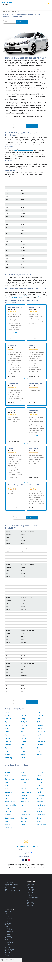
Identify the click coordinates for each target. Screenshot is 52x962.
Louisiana (8, 792)
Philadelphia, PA (9, 936)
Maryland (40, 792)
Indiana (7, 789)
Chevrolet (40, 715)
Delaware (40, 779)
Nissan (23, 741)
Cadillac (23, 715)
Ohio (38, 808)
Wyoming (8, 828)
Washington (9, 824)
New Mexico (41, 805)
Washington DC (26, 779)
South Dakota (10, 818)
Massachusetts (26, 792)
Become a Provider (10, 887)
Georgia (23, 782)
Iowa (7, 785)
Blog (6, 889)
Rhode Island (25, 815)
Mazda (39, 735)
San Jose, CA (8, 950)
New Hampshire (10, 805)
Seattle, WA (8, 952)
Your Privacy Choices (24, 853)
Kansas (23, 789)
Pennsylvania (41, 811)
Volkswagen (9, 758)
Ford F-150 (30, 887)
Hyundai (40, 725)
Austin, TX (7, 913)
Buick (7, 715)
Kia (22, 732)
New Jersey (25, 805)
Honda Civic (30, 890)
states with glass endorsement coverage (15, 297)
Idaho (23, 785)
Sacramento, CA (9, 942)
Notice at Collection (24, 856)
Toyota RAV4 (30, 905)
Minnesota (40, 795)
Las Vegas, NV (8, 929)
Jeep (7, 732)
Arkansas (40, 772)
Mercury (24, 738)
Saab (23, 748)
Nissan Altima (30, 900)
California (24, 776)
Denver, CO (8, 923)
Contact (21, 849)
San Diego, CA (8, 947)
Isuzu (23, 728)
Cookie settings (4, 960)
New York (24, 808)
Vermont (40, 821)
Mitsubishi (8, 741)
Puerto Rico (9, 815)
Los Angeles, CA (9, 931)
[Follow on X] (26, 860)
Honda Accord (30, 889)
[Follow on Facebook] (23, 860)
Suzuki (7, 754)
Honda (7, 725)
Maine (7, 795)
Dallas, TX (7, 921)
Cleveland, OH (8, 920)
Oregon (23, 811)
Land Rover (41, 732)
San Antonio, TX (9, 946)
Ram (6, 748)
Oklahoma (8, 811)
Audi (22, 712)
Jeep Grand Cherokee (32, 897)
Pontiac (23, 745)
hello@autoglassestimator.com (26, 846)
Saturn (39, 748)
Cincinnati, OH (8, 918)
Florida (7, 782)
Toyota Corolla (30, 903)
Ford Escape (30, 886)
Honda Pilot (30, 895)
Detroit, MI (7, 924)
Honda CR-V (30, 892)
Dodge (23, 719)
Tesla (23, 754)
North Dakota (25, 802)
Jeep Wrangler (31, 899)
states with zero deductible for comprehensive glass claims (29, 296)
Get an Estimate (9, 882)
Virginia (23, 821)
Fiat (38, 719)
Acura (7, 712)
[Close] (19, 959)
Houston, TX (8, 926)
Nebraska (40, 802)
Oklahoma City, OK (9, 934)
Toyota (39, 754)
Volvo (23, 758)
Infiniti (7, 728)
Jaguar (39, 728)
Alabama (24, 772)
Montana (40, 798)
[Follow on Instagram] (29, 860)
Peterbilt (8, 745)
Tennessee (24, 818)
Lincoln (23, 735)
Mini (38, 738)
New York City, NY (9, 933)
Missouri (8, 798)
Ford (6, 722)
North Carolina (10, 802)
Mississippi (24, 798)
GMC (38, 722)
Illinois (39, 785)
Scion (7, 751)
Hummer (24, 725)
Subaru (39, 751)
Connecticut (9, 779)
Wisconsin (24, 824)
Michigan (24, 795)
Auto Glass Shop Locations (12, 884)
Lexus (7, 735)
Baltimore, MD (8, 915)
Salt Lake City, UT (9, 944)
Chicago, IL (8, 916)
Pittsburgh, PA (9, 937)
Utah (7, 821)
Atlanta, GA (8, 911)
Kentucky (40, 789)
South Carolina (42, 815)
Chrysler (8, 719)
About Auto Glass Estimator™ (12, 890)
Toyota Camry (30, 902)
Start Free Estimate (22, 21)
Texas (39, 818)
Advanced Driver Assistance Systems (23, 150)
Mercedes (8, 738)
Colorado (40, 776)
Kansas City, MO (9, 928)
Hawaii (39, 782)
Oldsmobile (41, 741)
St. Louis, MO (8, 954)
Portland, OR (8, 939)
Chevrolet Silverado (32, 884)
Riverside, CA (8, 941)
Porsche (40, 745)
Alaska (7, 772)
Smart (23, 751)
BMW (38, 712)
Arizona (7, 776)
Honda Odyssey (31, 894)
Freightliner (25, 722)
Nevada (7, 808)
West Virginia (41, 824)
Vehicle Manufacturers (11, 886)
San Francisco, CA (9, 949)
